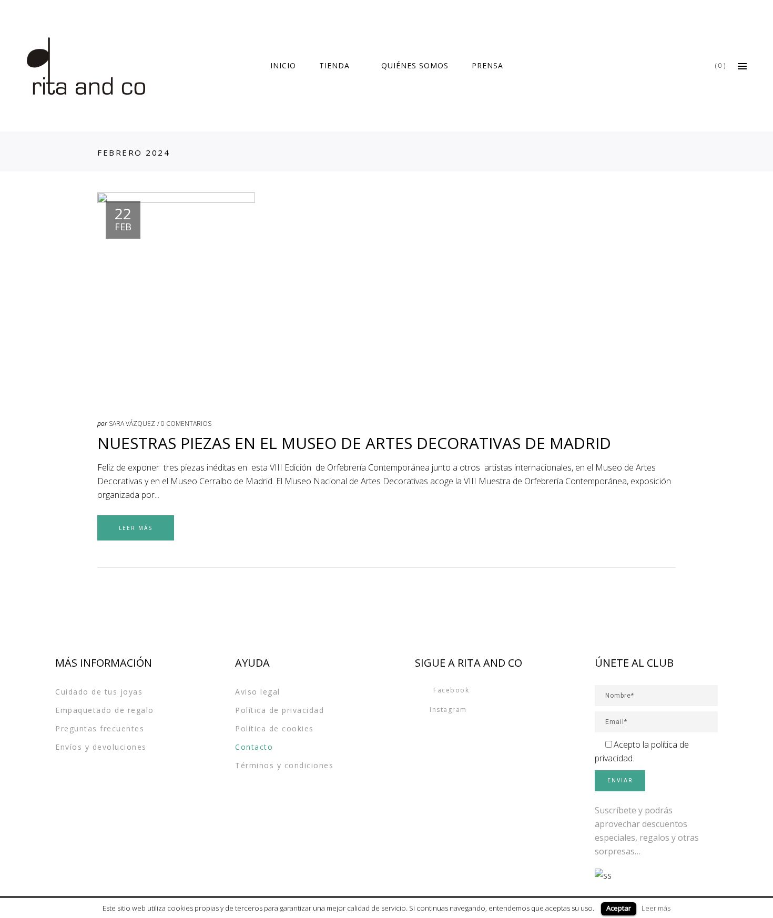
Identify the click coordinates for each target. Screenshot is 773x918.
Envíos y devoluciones (101, 747)
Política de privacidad (279, 710)
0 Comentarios (186, 423)
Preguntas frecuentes (99, 728)
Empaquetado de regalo (104, 710)
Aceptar (618, 908)
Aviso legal (257, 692)
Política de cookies (274, 728)
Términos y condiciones (284, 765)
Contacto (254, 747)
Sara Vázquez (132, 423)
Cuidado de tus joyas (99, 692)
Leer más (656, 908)
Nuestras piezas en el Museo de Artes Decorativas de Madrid (354, 443)
